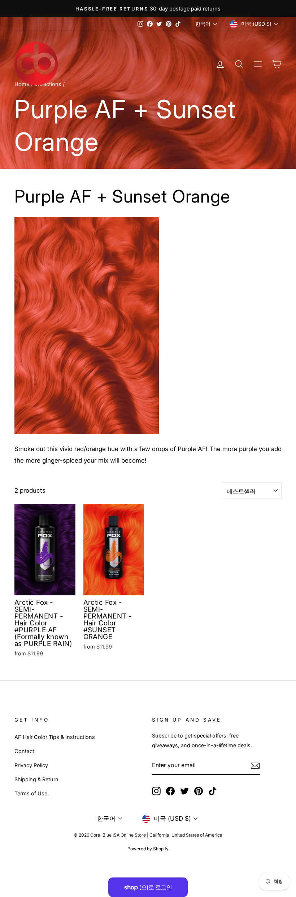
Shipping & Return (36, 779)
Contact (24, 751)
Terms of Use (30, 793)
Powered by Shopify (148, 848)
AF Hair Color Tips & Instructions (54, 737)
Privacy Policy (31, 765)
